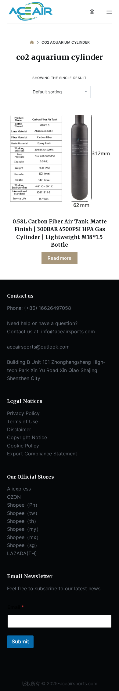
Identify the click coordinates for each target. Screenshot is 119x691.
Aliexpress (19, 489)
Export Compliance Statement (42, 453)
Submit (20, 642)
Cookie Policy (23, 446)
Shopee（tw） (23, 513)
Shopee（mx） (24, 537)
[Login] (92, 11)
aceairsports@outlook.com (38, 347)
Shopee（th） (23, 521)
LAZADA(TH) (22, 553)
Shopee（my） (24, 529)
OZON (14, 497)
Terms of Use (22, 421)
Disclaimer (19, 429)
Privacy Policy (23, 413)
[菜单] (109, 12)
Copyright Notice (27, 437)
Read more (59, 258)
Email (15, 607)
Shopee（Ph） (23, 505)
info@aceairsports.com (68, 331)
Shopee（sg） (23, 545)
